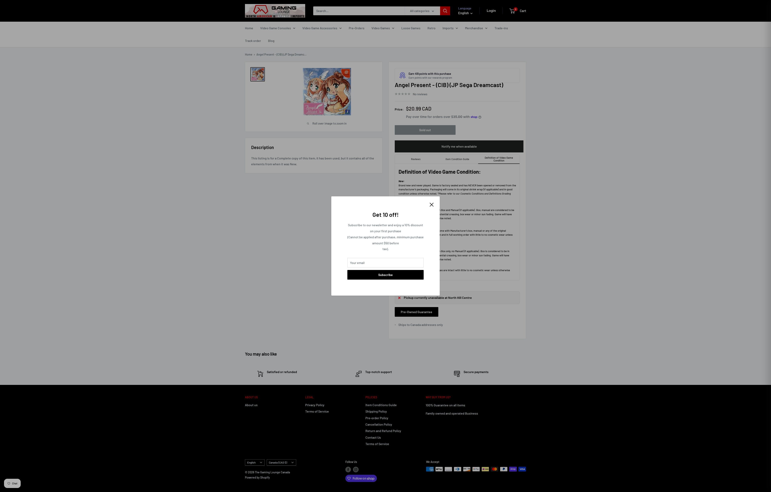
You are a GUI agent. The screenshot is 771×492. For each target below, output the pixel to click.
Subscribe (385, 275)
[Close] (432, 204)
